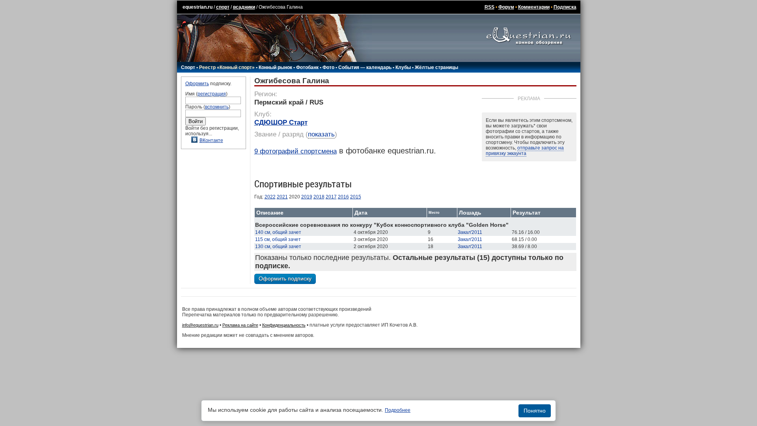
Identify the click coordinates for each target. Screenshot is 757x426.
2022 (270, 197)
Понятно (535, 410)
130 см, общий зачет (278, 246)
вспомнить (217, 107)
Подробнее (397, 410)
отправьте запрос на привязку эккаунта (525, 150)
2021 (282, 197)
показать (321, 134)
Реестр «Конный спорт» (227, 67)
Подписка (565, 7)
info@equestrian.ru (200, 325)
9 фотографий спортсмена (295, 151)
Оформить (197, 83)
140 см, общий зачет (278, 232)
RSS (489, 7)
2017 (331, 197)
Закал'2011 (470, 232)
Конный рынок (275, 67)
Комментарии (534, 7)
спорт (222, 7)
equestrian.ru (198, 7)
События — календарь (365, 67)
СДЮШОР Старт (281, 122)
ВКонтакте (211, 140)
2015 (355, 197)
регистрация (212, 94)
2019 (306, 197)
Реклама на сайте (240, 325)
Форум (506, 7)
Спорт (188, 67)
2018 (318, 197)
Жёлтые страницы (436, 67)
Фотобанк (307, 67)
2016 (343, 197)
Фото (328, 67)
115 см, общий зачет (278, 239)
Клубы (403, 67)
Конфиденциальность (284, 325)
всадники (244, 7)
